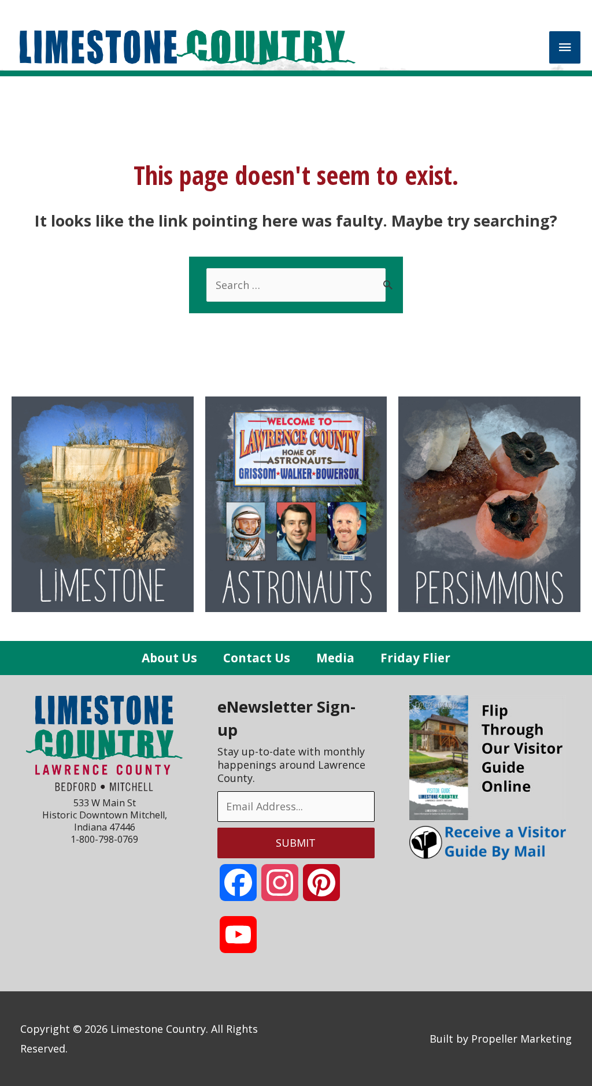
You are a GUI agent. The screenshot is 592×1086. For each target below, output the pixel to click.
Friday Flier (415, 658)
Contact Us (256, 658)
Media (335, 658)
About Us (169, 658)
